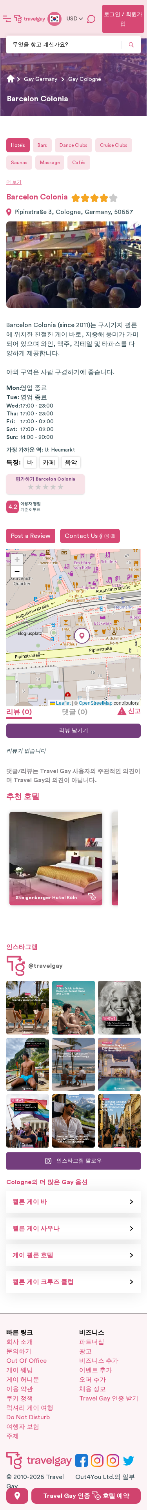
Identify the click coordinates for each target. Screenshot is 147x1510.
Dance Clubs (73, 145)
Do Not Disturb (28, 1417)
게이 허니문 (22, 1380)
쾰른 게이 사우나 (36, 1228)
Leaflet (63, 702)
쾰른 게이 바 (30, 1202)
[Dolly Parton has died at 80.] (119, 1007)
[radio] (75, 198)
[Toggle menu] (7, 19)
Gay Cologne (84, 79)
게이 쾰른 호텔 (33, 1255)
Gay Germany (40, 79)
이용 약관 (19, 1389)
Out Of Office (26, 1361)
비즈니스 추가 (98, 1361)
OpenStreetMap (96, 702)
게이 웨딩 (19, 1370)
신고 (134, 711)
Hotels (18, 145)
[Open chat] (91, 19)
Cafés (78, 162)
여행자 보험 (22, 1427)
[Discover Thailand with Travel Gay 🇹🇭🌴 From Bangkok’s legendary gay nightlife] (27, 1064)
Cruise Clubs (113, 145)
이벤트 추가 (95, 1370)
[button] (82, 636)
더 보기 (14, 182)
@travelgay (45, 966)
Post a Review (31, 536)
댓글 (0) (74, 711)
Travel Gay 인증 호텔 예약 (86, 1496)
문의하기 (18, 1351)
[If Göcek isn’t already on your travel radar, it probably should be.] (27, 1007)
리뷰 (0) (19, 711)
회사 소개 (19, 1342)
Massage (50, 162)
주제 (12, 1436)
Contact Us (81, 536)
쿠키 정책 (19, 1398)
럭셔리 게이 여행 (29, 1408)
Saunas (19, 162)
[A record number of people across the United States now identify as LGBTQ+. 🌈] (27, 1121)
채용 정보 (92, 1389)
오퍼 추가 (92, 1380)
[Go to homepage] (29, 19)
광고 (85, 1351)
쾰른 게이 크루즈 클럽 (43, 1282)
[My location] (17, 1496)
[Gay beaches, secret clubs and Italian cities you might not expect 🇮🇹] (73, 1007)
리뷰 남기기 (73, 730)
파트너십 (91, 1342)
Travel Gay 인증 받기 (108, 1398)
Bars (42, 145)
